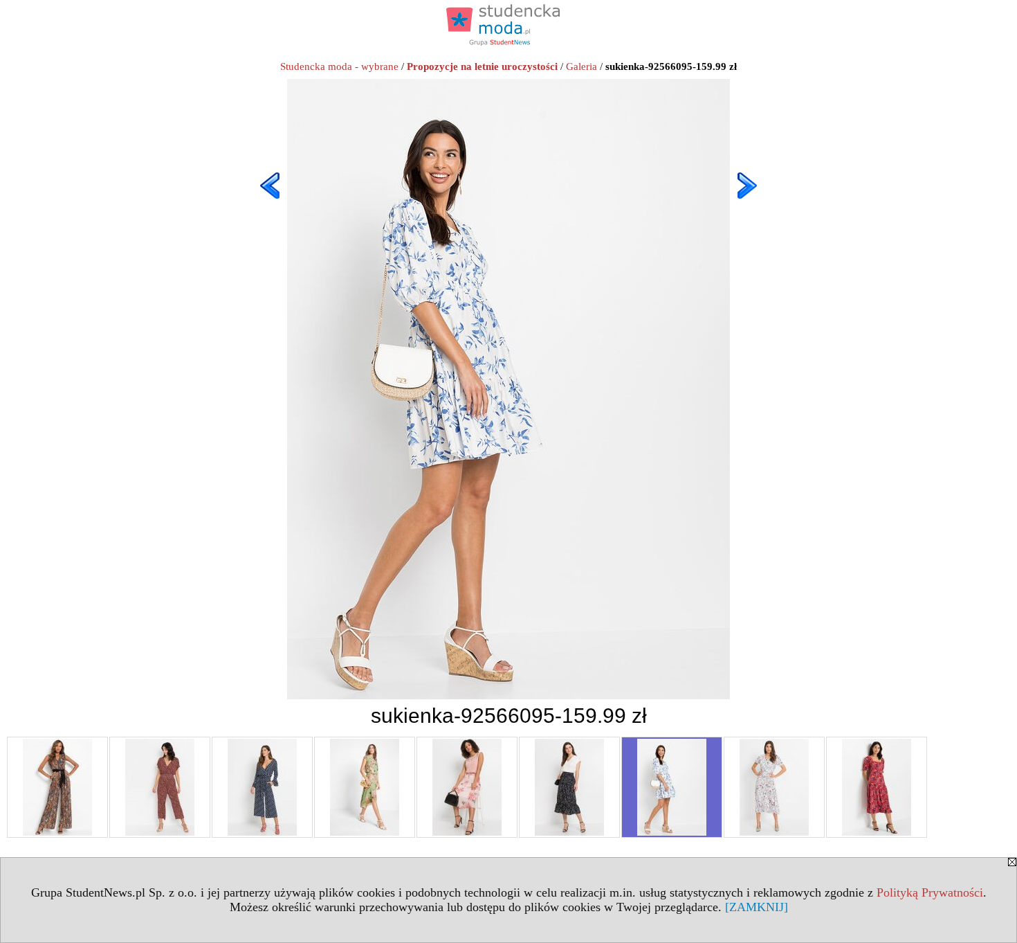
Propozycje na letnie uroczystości (482, 66)
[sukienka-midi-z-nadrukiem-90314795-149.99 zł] (774, 787)
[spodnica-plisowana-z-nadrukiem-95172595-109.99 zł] (467, 787)
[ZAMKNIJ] (756, 907)
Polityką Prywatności (930, 892)
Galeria (581, 66)
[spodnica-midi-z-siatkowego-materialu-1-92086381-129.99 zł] (364, 787)
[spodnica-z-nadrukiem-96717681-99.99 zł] (569, 787)
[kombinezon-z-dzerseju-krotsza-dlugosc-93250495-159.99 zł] (57, 787)
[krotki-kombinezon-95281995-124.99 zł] (262, 787)
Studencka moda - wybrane (339, 66)
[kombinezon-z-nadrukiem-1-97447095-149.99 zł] (160, 787)
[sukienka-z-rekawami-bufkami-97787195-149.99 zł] (876, 787)
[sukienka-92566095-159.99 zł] (672, 787)
